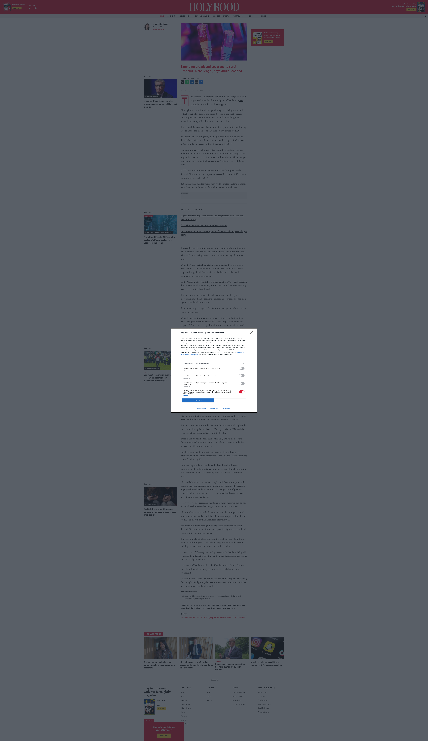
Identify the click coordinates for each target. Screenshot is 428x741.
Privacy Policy (226, 408)
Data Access (214, 408)
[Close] (252, 333)
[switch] (242, 368)
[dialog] (214, 371)
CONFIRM (198, 400)
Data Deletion (201, 408)
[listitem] (214, 363)
